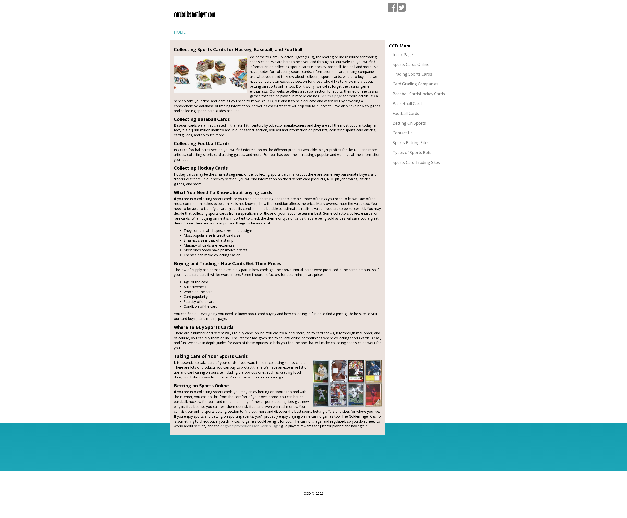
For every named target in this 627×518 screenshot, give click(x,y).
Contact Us (403, 133)
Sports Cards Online (411, 64)
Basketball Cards (408, 103)
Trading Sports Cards (412, 74)
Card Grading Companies (415, 84)
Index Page (403, 54)
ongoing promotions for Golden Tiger (250, 426)
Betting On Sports (409, 123)
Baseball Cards (406, 93)
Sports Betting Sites (411, 142)
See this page (331, 96)
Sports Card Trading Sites (416, 162)
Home (180, 32)
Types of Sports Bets (412, 152)
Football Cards (406, 113)
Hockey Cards (432, 93)
